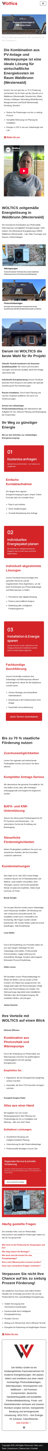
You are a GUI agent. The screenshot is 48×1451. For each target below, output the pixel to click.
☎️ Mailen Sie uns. (12, 137)
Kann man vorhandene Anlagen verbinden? (21, 1266)
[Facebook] (24, 1427)
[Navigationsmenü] (43, 3)
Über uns (38, 1445)
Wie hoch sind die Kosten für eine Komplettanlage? (17, 1256)
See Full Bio (22, 1422)
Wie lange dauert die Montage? (16, 1251)
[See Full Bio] (30, 1423)
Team (4, 1448)
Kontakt (34, 1448)
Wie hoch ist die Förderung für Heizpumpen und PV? (23, 1246)
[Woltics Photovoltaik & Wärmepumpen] (9, 3)
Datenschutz (24, 1448)
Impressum (13, 1448)
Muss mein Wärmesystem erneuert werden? (21, 1262)
